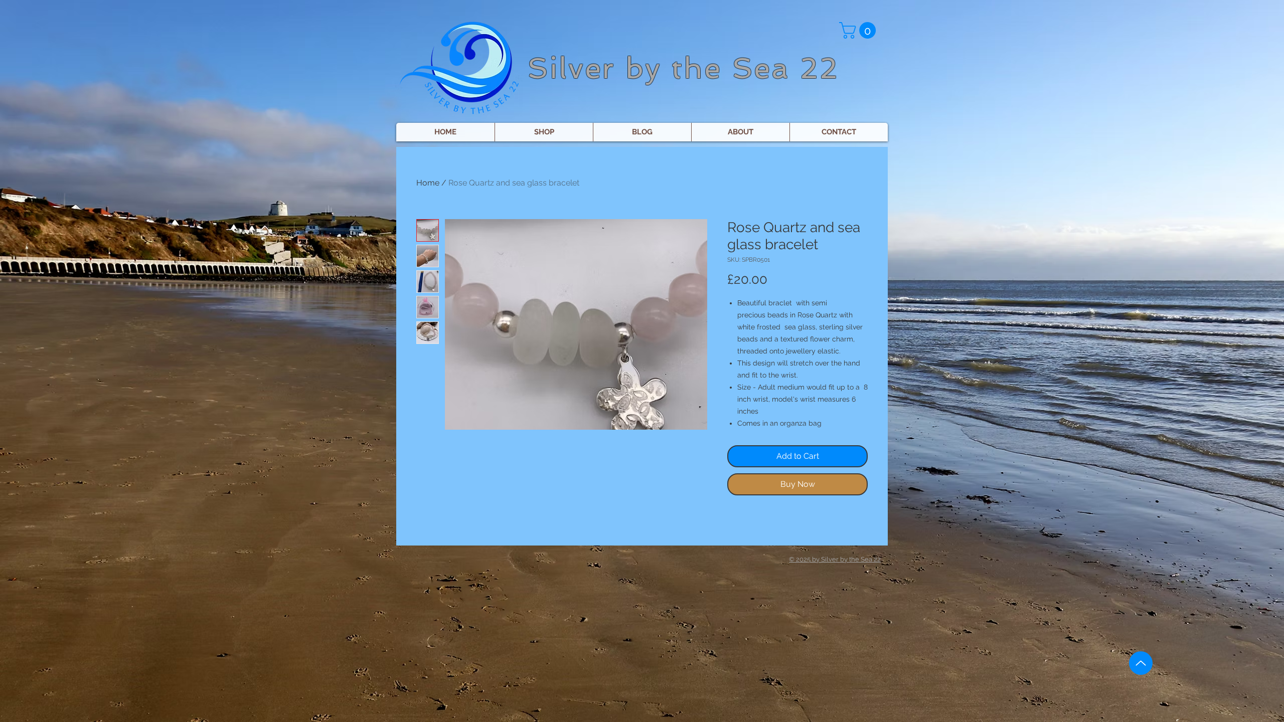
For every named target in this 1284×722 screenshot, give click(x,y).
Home (427, 183)
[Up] (1141, 663)
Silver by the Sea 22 (683, 68)
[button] (859, 30)
